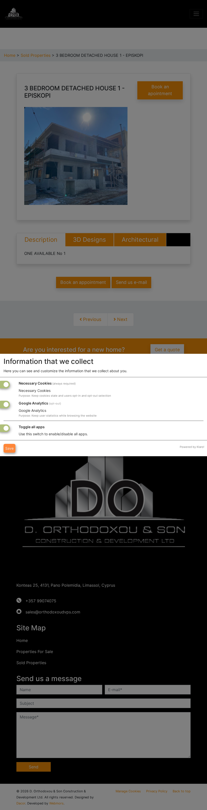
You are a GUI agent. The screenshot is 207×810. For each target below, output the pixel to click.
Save (9, 448)
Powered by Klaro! (192, 447)
